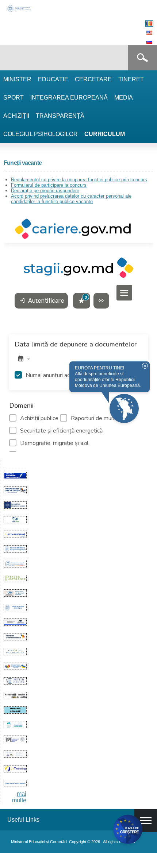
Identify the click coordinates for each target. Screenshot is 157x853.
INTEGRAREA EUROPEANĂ (69, 97)
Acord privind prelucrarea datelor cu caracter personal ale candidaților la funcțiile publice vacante (71, 198)
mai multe (19, 797)
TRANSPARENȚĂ (60, 116)
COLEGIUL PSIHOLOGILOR (40, 134)
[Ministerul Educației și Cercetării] (19, 11)
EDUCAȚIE (53, 79)
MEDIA (123, 97)
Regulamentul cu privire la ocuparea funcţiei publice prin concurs (79, 179)
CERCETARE (93, 79)
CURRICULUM (104, 134)
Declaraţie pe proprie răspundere (45, 190)
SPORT (13, 97)
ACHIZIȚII (16, 116)
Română (149, 24)
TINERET (131, 79)
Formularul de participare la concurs (49, 185)
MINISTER (17, 79)
